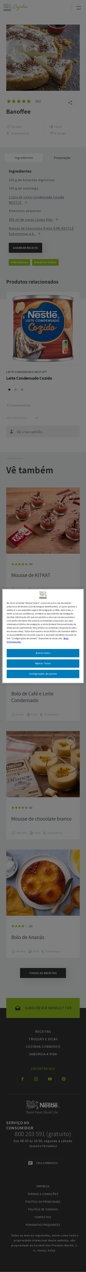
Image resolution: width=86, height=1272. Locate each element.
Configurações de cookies (43, 673)
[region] (43, 636)
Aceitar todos (43, 653)
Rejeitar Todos (43, 663)
